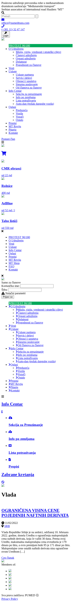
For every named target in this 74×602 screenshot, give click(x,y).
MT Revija (15, 126)
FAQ (11, 266)
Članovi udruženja (26, 55)
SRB (7, 526)
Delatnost (21, 61)
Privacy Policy (9, 598)
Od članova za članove (29, 87)
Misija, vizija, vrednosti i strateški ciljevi (38, 52)
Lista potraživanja (26, 100)
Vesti (11, 68)
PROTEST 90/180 (19, 45)
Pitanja (12, 129)
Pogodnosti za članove (28, 64)
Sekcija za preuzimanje (29, 94)
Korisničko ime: (10, 285)
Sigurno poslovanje (27, 84)
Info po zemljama (26, 97)
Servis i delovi (24, 77)
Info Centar (15, 90)
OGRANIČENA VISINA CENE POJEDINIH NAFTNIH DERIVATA (35, 513)
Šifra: (4, 289)
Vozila (19, 113)
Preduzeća (21, 110)
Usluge (13, 71)
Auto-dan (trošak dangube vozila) (35, 103)
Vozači (20, 116)
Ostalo (19, 119)
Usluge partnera (25, 74)
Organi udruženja (26, 58)
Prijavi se (8, 297)
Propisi (13, 123)
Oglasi (12, 107)
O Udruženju (16, 48)
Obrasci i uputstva (26, 81)
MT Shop (14, 263)
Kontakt (13, 132)
